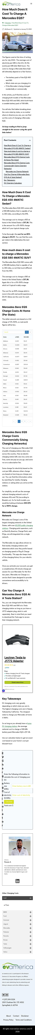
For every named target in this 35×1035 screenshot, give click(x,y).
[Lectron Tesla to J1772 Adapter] (17, 641)
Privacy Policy (8, 1020)
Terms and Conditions (24, 1020)
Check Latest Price (17, 682)
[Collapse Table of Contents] (30, 140)
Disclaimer (25, 1016)
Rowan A (9, 29)
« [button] (13, 421)
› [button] (27, 421)
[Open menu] (31, 3)
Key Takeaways (9, 180)
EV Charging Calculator (13, 183)
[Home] (3, 23)
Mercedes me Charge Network (17, 171)
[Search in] (30, 332)
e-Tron (6, 905)
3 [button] (24, 421)
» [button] (30, 421)
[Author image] (3, 29)
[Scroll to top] (30, 830)
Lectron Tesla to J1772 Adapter (15, 659)
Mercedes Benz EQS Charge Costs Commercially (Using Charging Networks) (17, 166)
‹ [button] (16, 421)
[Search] (27, 332)
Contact (16, 1016)
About (8, 1016)
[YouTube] (3, 994)
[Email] (6, 994)
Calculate (9, 802)
